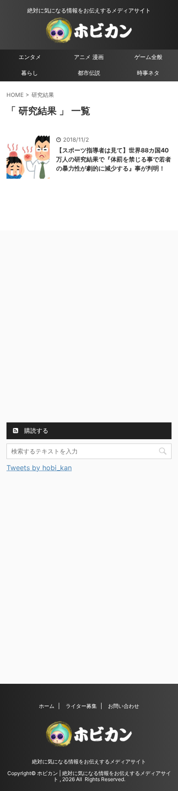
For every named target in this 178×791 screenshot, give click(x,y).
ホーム (46, 706)
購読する (35, 430)
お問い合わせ (123, 706)
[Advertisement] (89, 327)
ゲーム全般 (148, 57)
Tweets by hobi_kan (39, 467)
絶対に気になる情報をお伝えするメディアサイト (89, 761)
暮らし (29, 73)
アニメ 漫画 (89, 57)
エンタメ (30, 57)
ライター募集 (81, 706)
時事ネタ (148, 73)
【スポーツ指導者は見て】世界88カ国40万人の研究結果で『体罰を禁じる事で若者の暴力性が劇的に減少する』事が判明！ (113, 159)
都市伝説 (89, 73)
